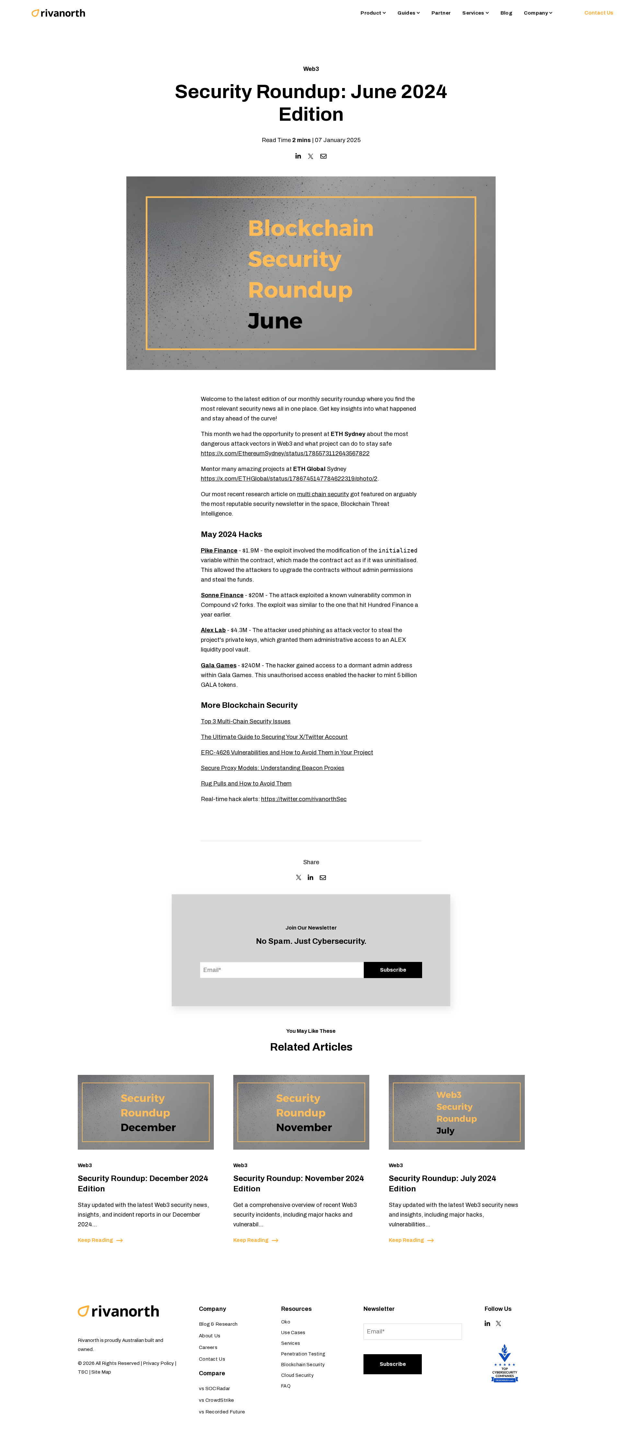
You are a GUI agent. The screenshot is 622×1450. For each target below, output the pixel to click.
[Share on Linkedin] (298, 156)
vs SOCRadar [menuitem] (214, 1388)
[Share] (298, 877)
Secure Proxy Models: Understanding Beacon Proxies (272, 768)
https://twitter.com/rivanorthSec (304, 799)
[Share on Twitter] (310, 156)
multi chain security (323, 494)
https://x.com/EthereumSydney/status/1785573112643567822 (285, 453)
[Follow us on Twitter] (498, 1323)
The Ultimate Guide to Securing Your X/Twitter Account (274, 737)
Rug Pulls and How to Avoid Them (246, 783)
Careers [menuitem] (208, 1347)
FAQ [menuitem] (286, 1386)
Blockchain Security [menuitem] (303, 1364)
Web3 (311, 69)
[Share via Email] (323, 156)
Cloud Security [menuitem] (297, 1375)
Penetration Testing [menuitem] (303, 1354)
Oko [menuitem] (285, 1322)
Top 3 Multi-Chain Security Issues (246, 721)
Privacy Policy (158, 1363)
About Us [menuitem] (209, 1335)
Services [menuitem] (290, 1343)
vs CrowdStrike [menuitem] (216, 1400)
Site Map (101, 1372)
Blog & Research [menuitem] (218, 1324)
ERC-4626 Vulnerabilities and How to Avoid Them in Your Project (287, 752)
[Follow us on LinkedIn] (487, 1324)
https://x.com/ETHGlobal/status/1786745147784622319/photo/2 (289, 478)
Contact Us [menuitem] (212, 1359)
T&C (83, 1372)
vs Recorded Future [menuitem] (222, 1411)
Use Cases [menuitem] (293, 1332)
